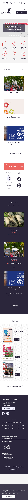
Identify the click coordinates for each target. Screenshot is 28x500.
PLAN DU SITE (8, 464)
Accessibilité (16, 466)
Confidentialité (8, 466)
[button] (23, 9)
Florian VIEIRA (15, 469)
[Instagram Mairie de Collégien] (4, 3)
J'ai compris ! (8, 496)
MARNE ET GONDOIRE (7, 441)
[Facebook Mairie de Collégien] (7, 3)
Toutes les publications (14, 386)
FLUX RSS (22, 466)
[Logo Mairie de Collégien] (6, 10)
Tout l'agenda (13, 305)
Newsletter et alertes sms (9, 436)
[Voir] (15, 339)
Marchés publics (7, 439)
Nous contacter (6, 408)
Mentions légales (17, 464)
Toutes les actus (14, 153)
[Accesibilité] (15, 3)
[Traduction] (18, 3)
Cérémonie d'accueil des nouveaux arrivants (14, 28)
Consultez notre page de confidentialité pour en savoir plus (11, 492)
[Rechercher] (23, 3)
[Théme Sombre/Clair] (11, 3)
